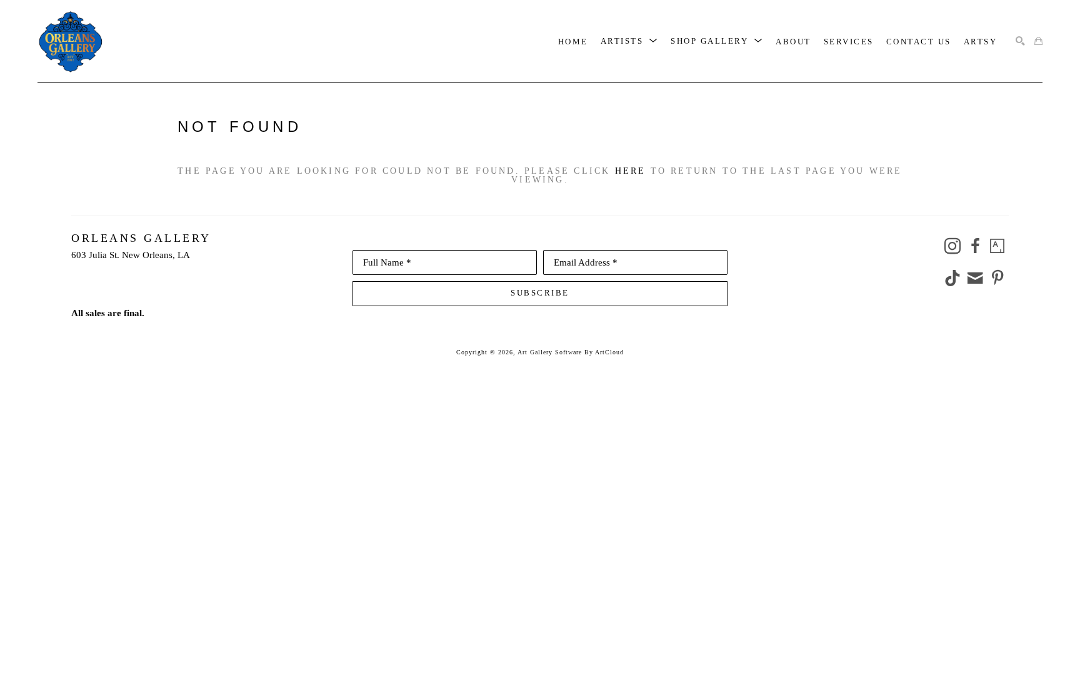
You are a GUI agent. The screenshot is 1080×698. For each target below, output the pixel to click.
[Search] (1020, 41)
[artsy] (997, 246)
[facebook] (975, 246)
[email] (975, 278)
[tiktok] (952, 278)
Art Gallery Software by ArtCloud (571, 352)
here (630, 171)
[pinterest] (997, 278)
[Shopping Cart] (1038, 41)
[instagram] (952, 246)
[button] (630, 41)
